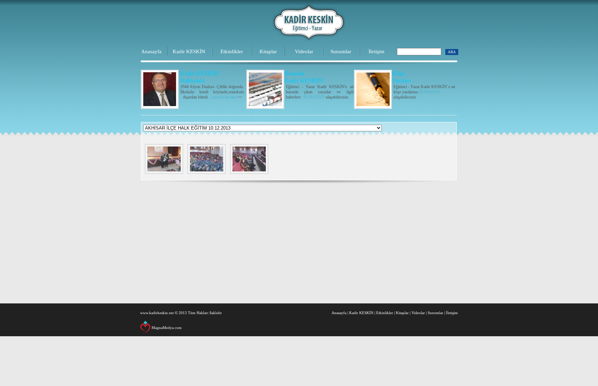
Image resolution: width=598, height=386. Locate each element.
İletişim (376, 51)
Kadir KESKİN (189, 51)
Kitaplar (268, 51)
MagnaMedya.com (167, 328)
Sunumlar (340, 51)
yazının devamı (224, 97)
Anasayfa (151, 51)
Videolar (304, 51)
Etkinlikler (231, 51)
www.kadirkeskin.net (157, 313)
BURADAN (314, 97)
